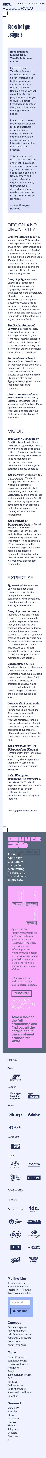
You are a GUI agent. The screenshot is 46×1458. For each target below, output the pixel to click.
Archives (12, 1381)
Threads (12, 1425)
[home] (7, 4)
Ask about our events (19, 1337)
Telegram (13, 1429)
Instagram (13, 1418)
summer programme (23, 932)
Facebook (13, 1436)
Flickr (11, 1414)
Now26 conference (18, 1363)
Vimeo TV (13, 1407)
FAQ (10, 1378)
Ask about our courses (20, 1334)
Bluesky (12, 1421)
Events (22, 4)
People (11, 1371)
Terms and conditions (19, 1392)
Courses (32, 4)
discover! (22, 993)
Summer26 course (17, 1360)
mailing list (18, 981)
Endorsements (15, 1385)
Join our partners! (17, 1330)
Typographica (15, 381)
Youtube (12, 1411)
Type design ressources (20, 1374)
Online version (16, 478)
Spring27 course (16, 1356)
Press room (14, 1341)
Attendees (13, 1367)
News (42, 4)
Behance (12, 1432)
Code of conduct (17, 1388)
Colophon (13, 1395)
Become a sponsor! (18, 1327)
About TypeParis (17, 1344)
